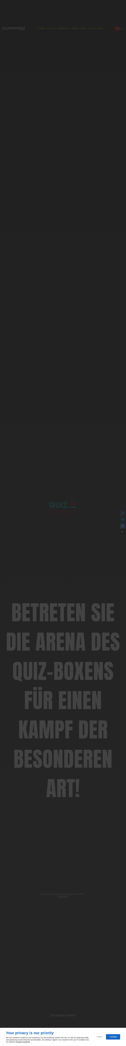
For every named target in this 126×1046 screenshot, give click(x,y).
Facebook (26, 1042)
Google (19, 1042)
